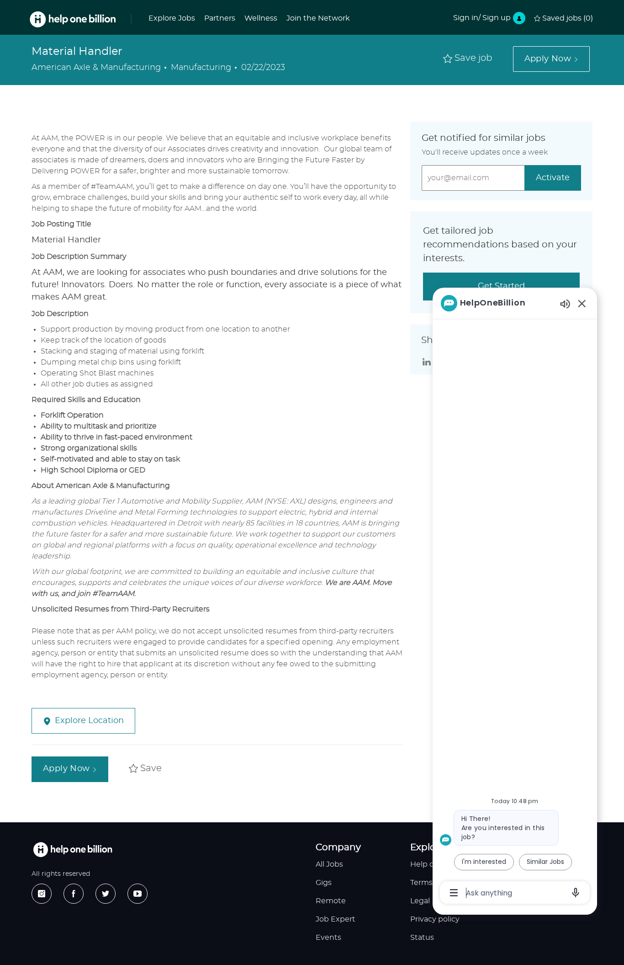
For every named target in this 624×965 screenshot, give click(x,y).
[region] (515, 597)
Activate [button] (553, 178)
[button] (551, 59)
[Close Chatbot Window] (582, 303)
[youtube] (137, 894)
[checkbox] (468, 59)
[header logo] (72, 19)
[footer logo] (73, 849)
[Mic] (576, 893)
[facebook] (73, 894)
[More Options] (454, 892)
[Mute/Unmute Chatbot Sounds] (565, 303)
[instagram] (42, 894)
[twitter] (105, 894)
